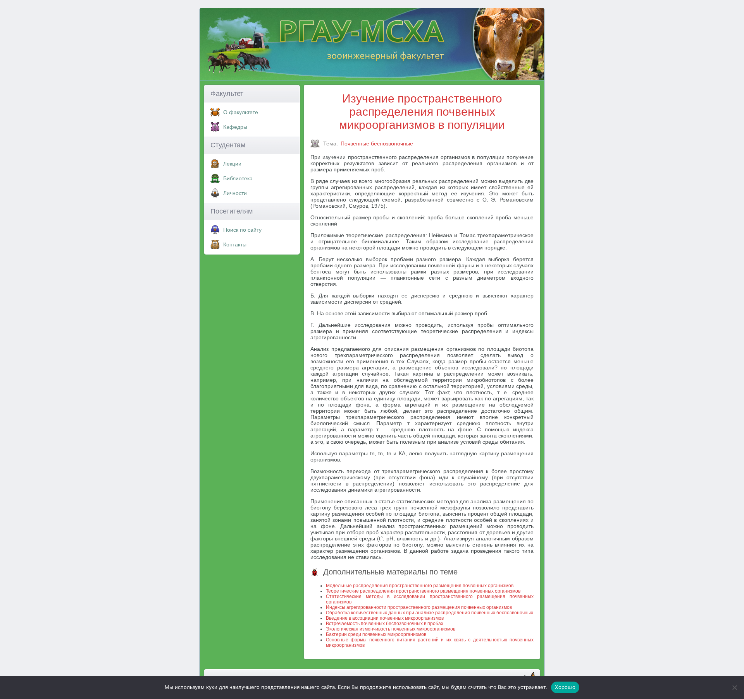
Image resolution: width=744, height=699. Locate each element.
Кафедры (235, 127)
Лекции (232, 164)
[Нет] (734, 687)
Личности (235, 193)
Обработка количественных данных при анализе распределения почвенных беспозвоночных (429, 612)
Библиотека (238, 178)
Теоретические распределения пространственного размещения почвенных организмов (423, 591)
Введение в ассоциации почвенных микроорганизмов (385, 618)
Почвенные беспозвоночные (377, 143)
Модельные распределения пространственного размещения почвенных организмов (419, 585)
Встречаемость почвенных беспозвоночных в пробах (384, 623)
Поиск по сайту (242, 230)
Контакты (234, 244)
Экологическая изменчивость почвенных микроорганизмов (390, 629)
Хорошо (565, 687)
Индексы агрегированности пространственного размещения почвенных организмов (419, 607)
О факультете (240, 112)
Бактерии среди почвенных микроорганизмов (376, 634)
